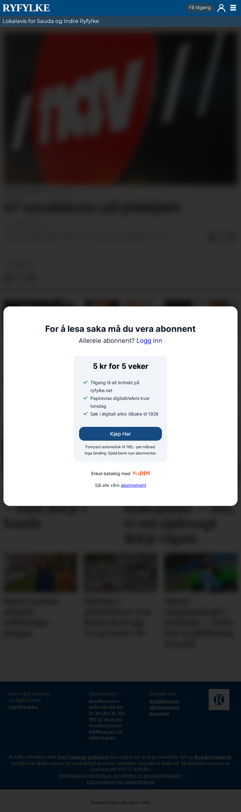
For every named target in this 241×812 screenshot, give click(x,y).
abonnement (133, 485)
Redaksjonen (164, 701)
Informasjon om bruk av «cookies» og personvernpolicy (120, 775)
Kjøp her (120, 434)
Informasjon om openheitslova (120, 782)
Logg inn (221, 8)
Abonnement (164, 707)
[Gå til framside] (91, 8)
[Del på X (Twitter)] (222, 237)
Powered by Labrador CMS (120, 802)
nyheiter (19, 264)
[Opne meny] (233, 8)
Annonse (159, 713)
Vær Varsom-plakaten (82, 757)
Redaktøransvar (213, 757)
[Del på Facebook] (212, 237)
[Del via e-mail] (232, 237)
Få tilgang (200, 7)
